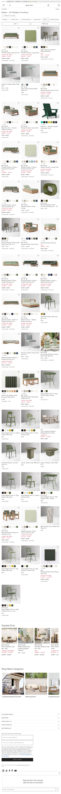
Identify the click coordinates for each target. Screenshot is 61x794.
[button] (10, 5)
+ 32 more (23, 163)
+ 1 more (4, 393)
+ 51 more (4, 49)
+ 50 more (23, 124)
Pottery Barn (41, 1)
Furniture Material (25, 19)
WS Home (59, 1)
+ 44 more (4, 355)
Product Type (14, 19)
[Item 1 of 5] (50, 515)
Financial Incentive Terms (23, 765)
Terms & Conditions (25, 754)
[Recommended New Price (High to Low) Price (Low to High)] (16, 24)
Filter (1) (44, 24)
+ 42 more (43, 163)
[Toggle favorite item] (16, 630)
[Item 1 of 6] (30, 452)
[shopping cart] (58, 5)
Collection (4, 19)
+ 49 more (4, 163)
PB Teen (48, 1)
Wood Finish (37, 19)
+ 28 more (43, 568)
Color (45, 19)
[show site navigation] (4, 5)
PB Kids (45, 1)
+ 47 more (23, 49)
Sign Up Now (17, 759)
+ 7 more (43, 124)
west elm (4, 1)
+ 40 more (43, 277)
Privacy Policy (5, 756)
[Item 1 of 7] (11, 35)
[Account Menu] (48, 5)
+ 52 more (43, 86)
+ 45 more (4, 277)
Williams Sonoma (54, 1)
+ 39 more (23, 240)
